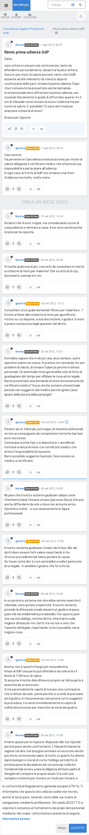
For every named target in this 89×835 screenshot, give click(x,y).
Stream (5, 17)
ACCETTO (77, 828)
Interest (16, 17)
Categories (30, 17)
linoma (19, 44)
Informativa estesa (16, 819)
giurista (20, 148)
